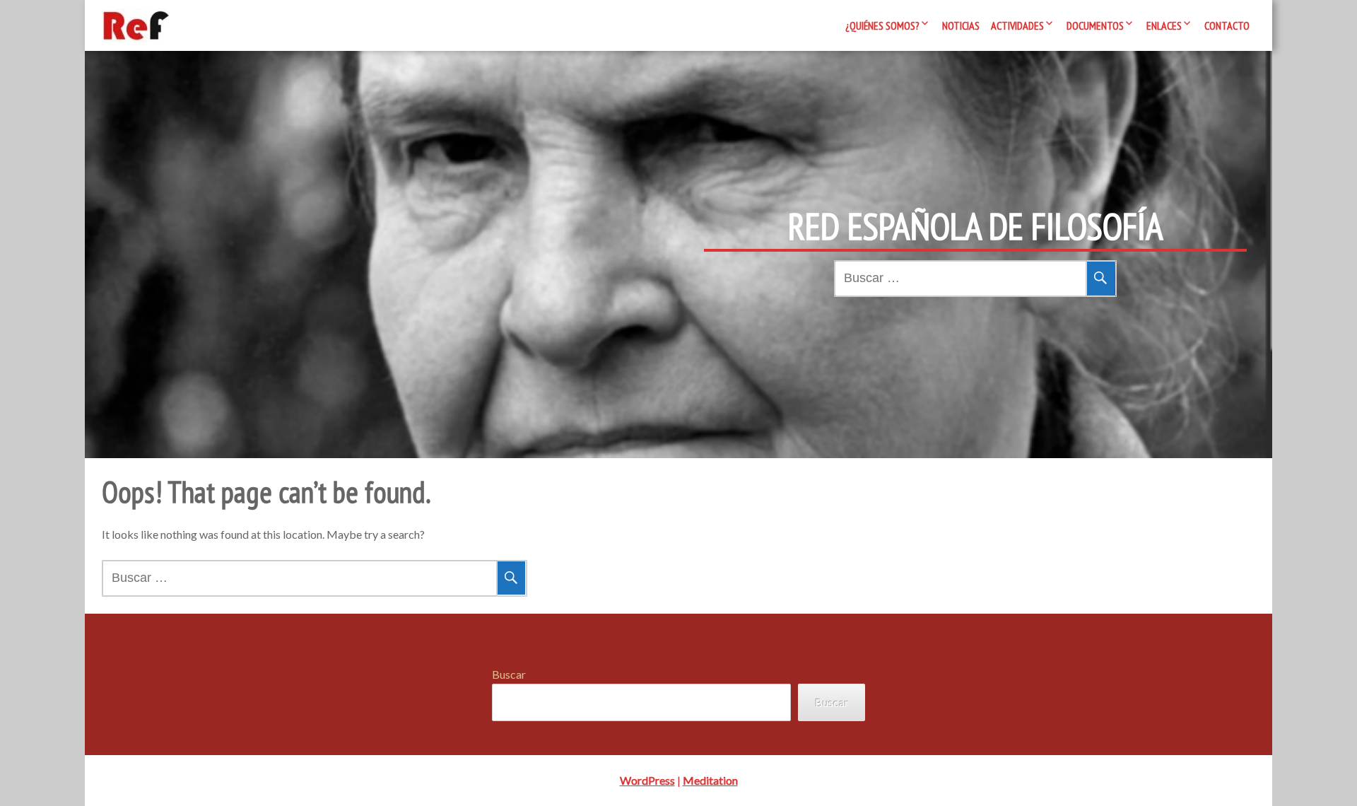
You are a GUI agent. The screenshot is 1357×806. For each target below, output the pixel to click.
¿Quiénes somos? (882, 25)
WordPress (647, 780)
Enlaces (1164, 25)
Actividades (1017, 25)
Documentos (1095, 25)
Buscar (509, 674)
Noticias (961, 25)
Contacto (1227, 25)
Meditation (710, 780)
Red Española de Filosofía (975, 226)
